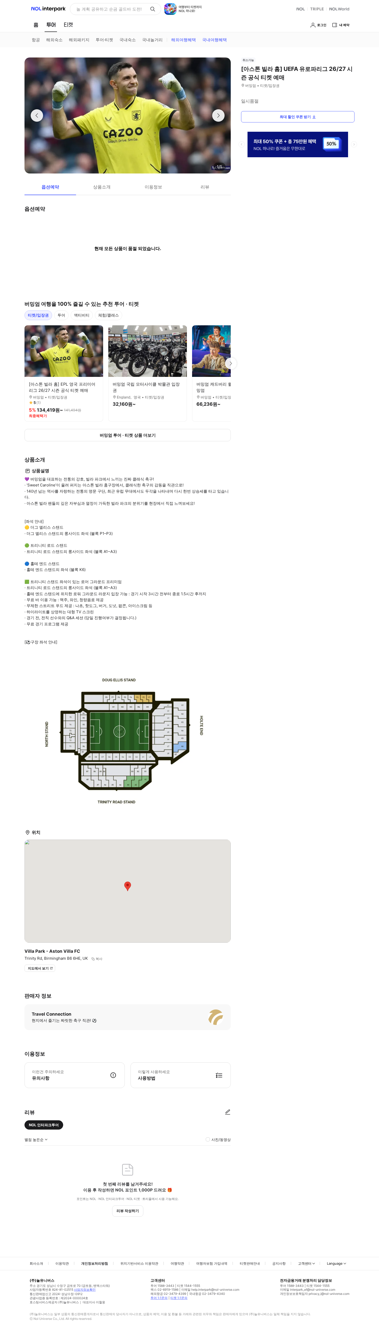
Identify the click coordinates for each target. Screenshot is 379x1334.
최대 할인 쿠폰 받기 (295, 116)
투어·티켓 (104, 39)
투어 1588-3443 (162, 1286)
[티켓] (68, 25)
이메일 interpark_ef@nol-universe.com (307, 1289)
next (354, 144)
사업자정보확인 (85, 1289)
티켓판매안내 (250, 1263)
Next (231, 363)
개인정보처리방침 (94, 1263)
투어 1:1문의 (159, 1298)
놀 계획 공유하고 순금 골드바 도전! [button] (109, 9)
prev (241, 144)
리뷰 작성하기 (128, 1210)
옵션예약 (50, 186)
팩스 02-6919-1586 (164, 1289)
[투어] (51, 25)
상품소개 (102, 186)
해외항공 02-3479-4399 (168, 1294)
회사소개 (36, 1263)
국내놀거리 (152, 39)
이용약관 (62, 1263)
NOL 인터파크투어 (44, 1125)
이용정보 (153, 186)
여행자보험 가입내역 (211, 1263)
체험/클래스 (108, 315)
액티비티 (81, 315)
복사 (99, 959)
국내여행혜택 (214, 39)
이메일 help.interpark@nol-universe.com (210, 1289)
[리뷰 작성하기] (228, 1112)
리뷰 (205, 186)
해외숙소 (54, 39)
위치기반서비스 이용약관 (139, 1263)
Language (335, 1263)
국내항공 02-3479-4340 (207, 1294)
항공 (36, 39)
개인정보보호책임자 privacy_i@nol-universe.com (314, 1294)
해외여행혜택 (183, 39)
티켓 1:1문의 (178, 1298)
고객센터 (304, 1263)
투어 (61, 315)
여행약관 (177, 1263)
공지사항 (279, 1263)
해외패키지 (79, 39)
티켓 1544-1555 (188, 1286)
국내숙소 (127, 39)
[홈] (36, 25)
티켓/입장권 (38, 315)
